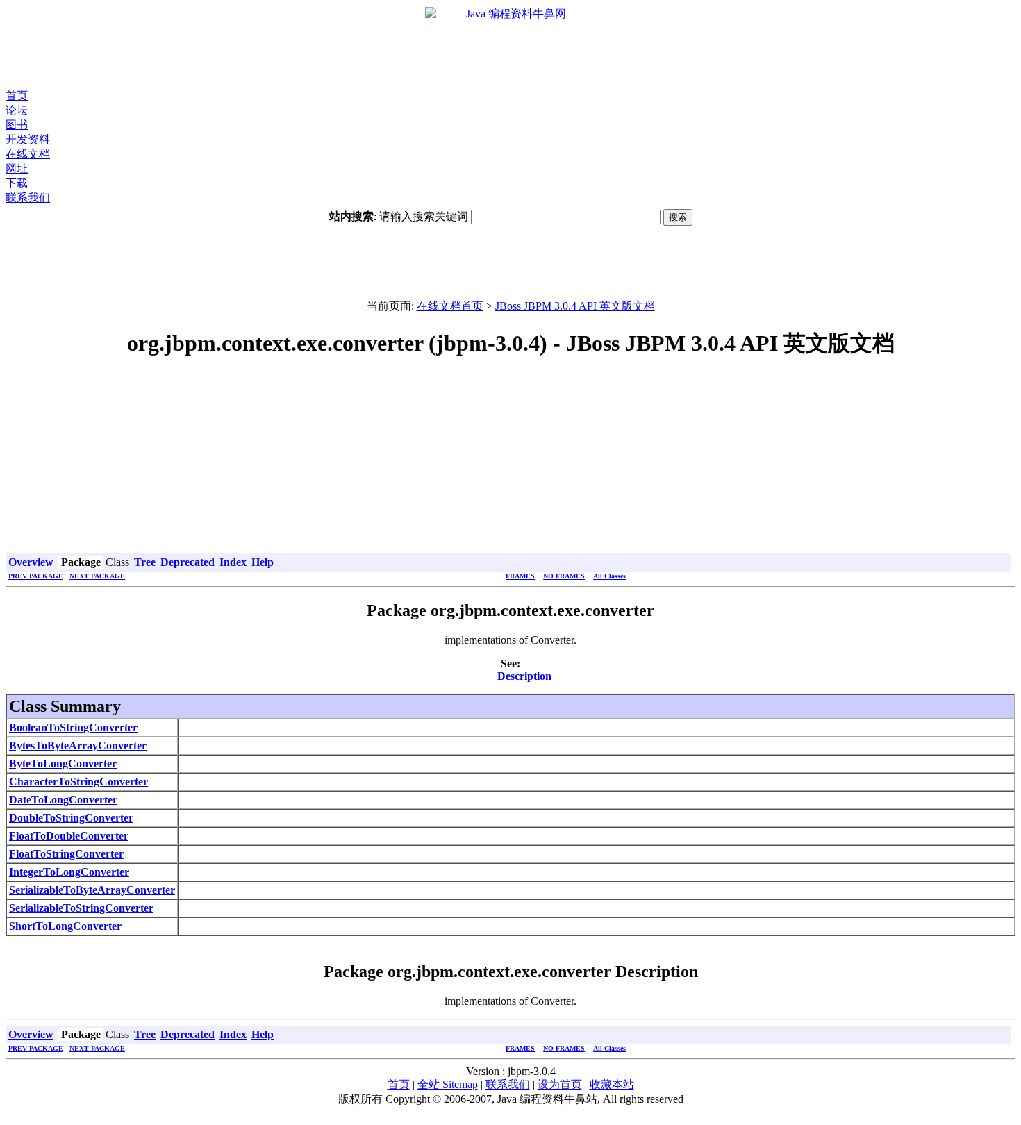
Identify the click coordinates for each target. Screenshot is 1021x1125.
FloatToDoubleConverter (68, 836)
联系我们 (28, 197)
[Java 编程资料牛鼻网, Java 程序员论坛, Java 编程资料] (510, 43)
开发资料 (28, 139)
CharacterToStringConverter (78, 782)
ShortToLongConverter (65, 926)
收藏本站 (612, 1084)
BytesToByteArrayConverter (78, 745)
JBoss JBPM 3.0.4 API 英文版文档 (575, 306)
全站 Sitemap (447, 1084)
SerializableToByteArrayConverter (92, 890)
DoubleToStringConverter (71, 818)
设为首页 (560, 1084)
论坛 (17, 110)
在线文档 (28, 154)
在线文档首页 (450, 306)
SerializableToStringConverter (81, 908)
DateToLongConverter (63, 800)
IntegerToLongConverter (69, 872)
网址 (17, 168)
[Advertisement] (510, 68)
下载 (17, 183)
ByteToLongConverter (63, 763)
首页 (17, 95)
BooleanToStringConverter (73, 727)
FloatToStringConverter (66, 854)
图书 (17, 125)
